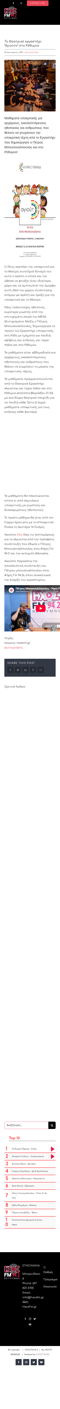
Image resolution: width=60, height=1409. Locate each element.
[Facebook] (25, 1319)
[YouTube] (30, 1324)
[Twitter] (34, 1319)
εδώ (19, 534)
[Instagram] (30, 1319)
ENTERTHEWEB (42, 1354)
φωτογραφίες (13, 647)
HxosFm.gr (29, 1306)
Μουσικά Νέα (31, 52)
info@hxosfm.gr (33, 1297)
